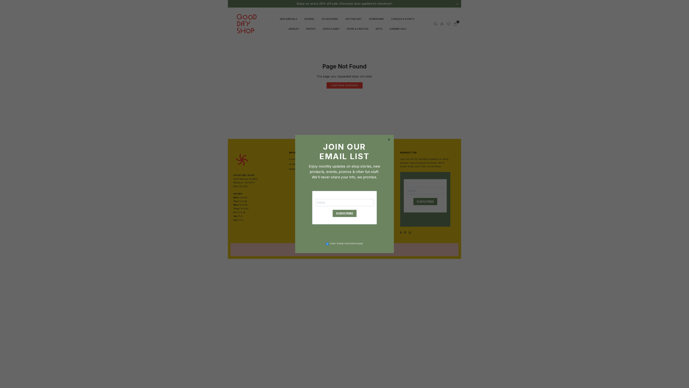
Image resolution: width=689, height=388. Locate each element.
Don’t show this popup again (346, 243)
